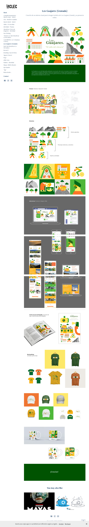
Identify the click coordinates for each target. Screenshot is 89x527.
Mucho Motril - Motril (9, 22)
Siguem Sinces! (8, 55)
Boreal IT (6, 50)
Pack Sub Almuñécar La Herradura (10, 47)
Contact (6, 76)
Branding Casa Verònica (10, 53)
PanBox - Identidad (9, 62)
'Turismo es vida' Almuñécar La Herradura (11, 36)
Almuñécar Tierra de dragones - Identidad (9, 30)
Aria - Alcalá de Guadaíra (10, 19)
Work (5, 13)
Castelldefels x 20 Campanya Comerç (12, 40)
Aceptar (61, 524)
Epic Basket (7, 67)
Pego (5, 58)
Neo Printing (7, 33)
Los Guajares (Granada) (11, 44)
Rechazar (68, 524)
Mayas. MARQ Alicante (10, 65)
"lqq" (5, 70)
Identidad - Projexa (9, 27)
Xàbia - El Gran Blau (9, 24)
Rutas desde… (7, 72)
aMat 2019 (6, 60)
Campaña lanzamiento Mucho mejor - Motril (10, 16)
